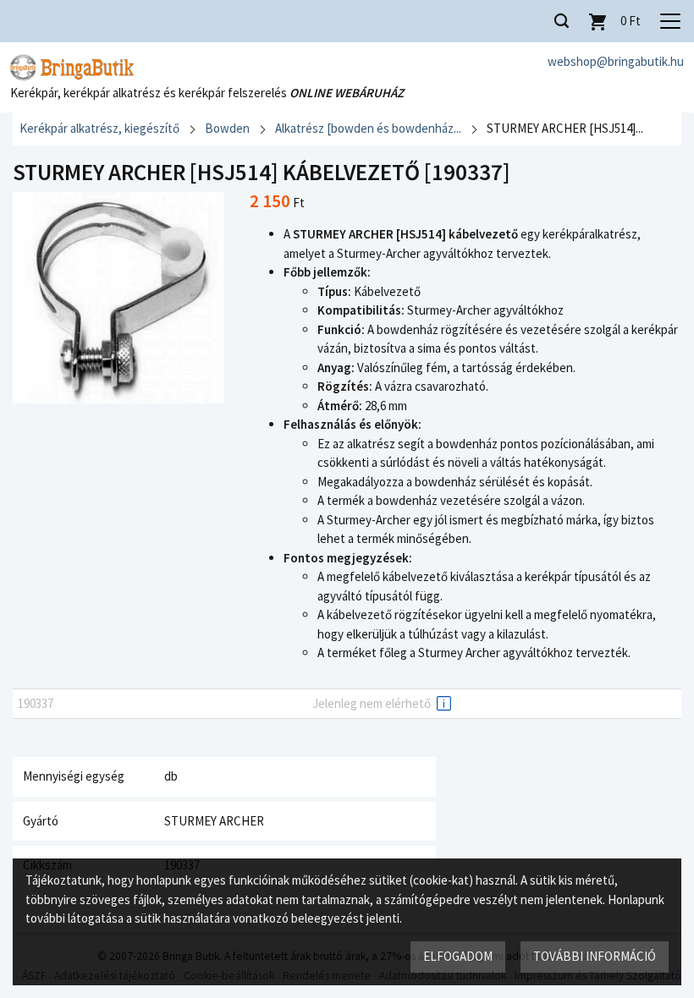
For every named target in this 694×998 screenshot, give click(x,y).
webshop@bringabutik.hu (616, 61)
